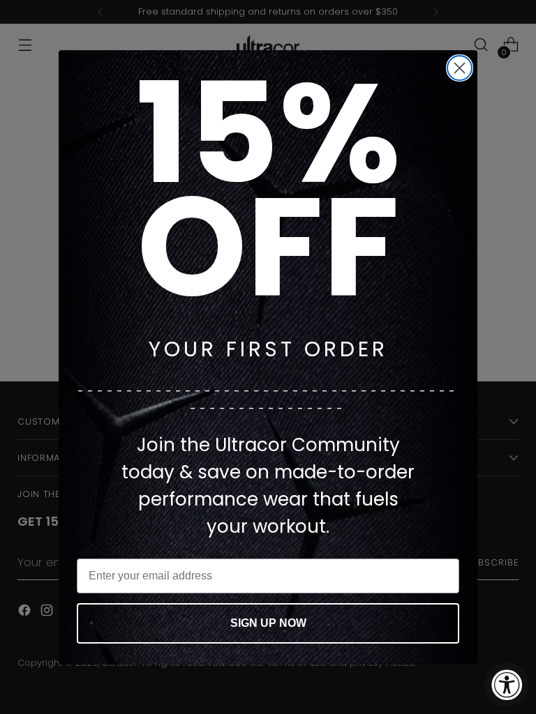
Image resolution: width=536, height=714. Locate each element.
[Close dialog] (459, 68)
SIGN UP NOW (268, 623)
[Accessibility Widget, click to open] (506, 684)
